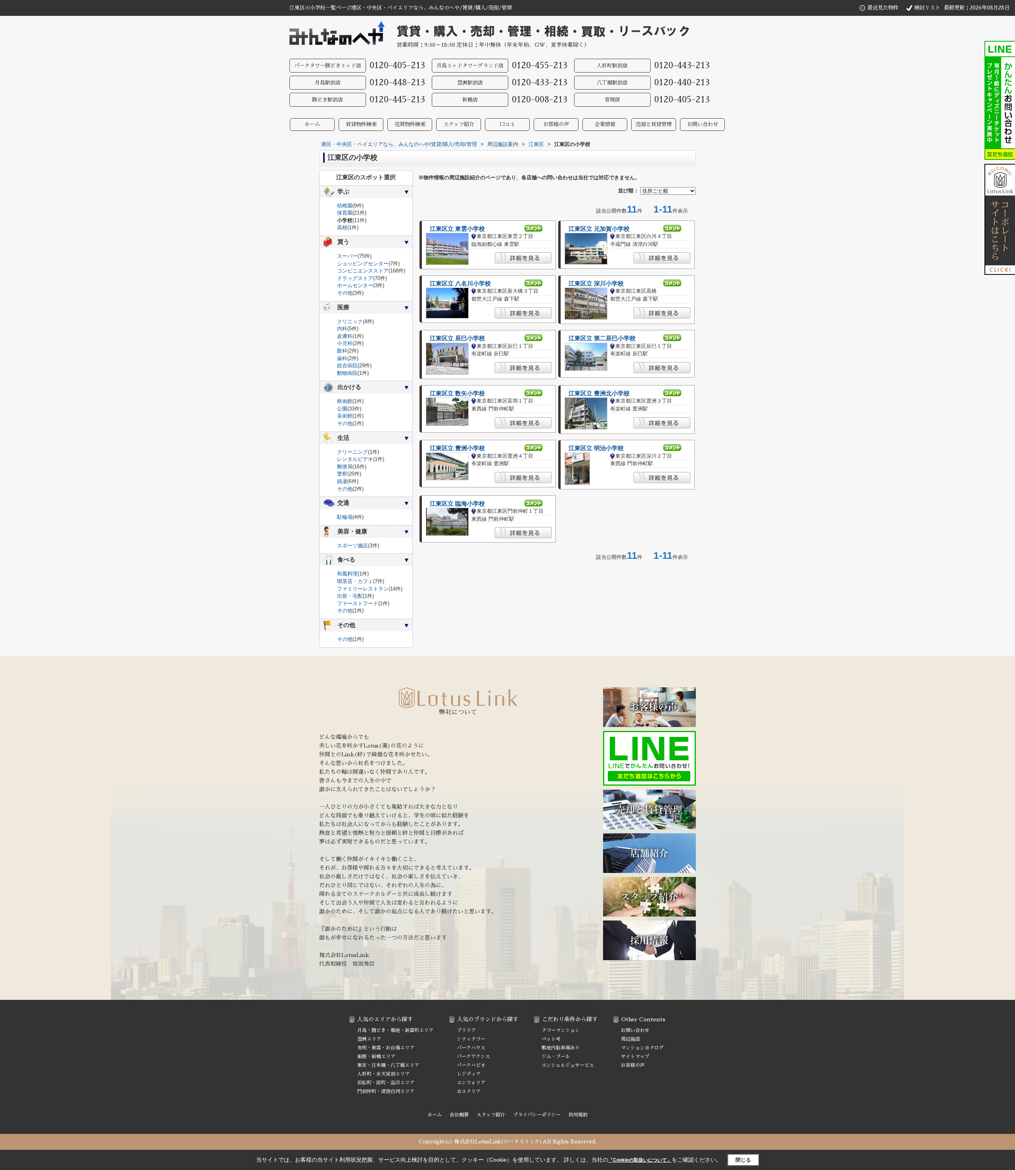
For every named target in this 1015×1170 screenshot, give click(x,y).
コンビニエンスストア (363, 271)
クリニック (350, 321)
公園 (342, 409)
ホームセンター (355, 285)
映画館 (344, 401)
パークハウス (471, 1047)
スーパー (347, 256)
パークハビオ (471, 1065)
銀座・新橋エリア (376, 1056)
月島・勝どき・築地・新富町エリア (395, 1030)
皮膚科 (344, 336)
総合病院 (347, 365)
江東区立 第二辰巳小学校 (602, 338)
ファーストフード (357, 603)
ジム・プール (556, 1056)
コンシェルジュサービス (568, 1065)
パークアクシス (473, 1056)
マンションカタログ (642, 1047)
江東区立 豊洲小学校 (457, 448)
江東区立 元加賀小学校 (599, 229)
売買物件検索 (410, 124)
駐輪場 (344, 517)
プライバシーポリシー (537, 1114)
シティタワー (471, 1039)
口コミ (507, 124)
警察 (342, 474)
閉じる (743, 1160)
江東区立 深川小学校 (596, 283)
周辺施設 (630, 1039)
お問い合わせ (702, 124)
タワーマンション (561, 1030)
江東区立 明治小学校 (596, 448)
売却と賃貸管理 (654, 124)
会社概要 (459, 1114)
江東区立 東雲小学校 (457, 229)
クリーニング (352, 452)
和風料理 (347, 574)
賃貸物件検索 (361, 124)
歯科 (342, 358)
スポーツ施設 (352, 546)
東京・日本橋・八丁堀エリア (388, 1065)
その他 (344, 293)
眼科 (342, 351)
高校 (342, 227)
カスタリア (469, 1091)
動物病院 (347, 373)
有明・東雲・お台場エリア (385, 1047)
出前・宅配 (350, 596)
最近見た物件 (883, 7)
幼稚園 (344, 206)
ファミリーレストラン (363, 589)
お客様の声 (556, 124)
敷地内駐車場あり (561, 1047)
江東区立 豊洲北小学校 (599, 393)
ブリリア (466, 1030)
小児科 (344, 343)
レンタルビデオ (355, 459)
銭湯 (342, 481)
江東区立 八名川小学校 (460, 283)
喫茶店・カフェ (355, 581)
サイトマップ (635, 1056)
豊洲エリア (369, 1039)
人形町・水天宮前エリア (383, 1074)
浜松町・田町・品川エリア (385, 1082)
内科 (342, 329)
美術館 (344, 416)
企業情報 (605, 124)
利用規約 (578, 1114)
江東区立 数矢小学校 (457, 393)
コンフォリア (471, 1082)
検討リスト (927, 7)
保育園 (344, 213)
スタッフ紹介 (458, 124)
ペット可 (551, 1039)
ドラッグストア (355, 278)
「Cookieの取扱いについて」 (640, 1160)
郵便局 (344, 467)
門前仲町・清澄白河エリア (385, 1091)
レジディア (469, 1074)
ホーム (312, 124)
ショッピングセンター (363, 264)
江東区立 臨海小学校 (457, 504)
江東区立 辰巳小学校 (457, 338)
